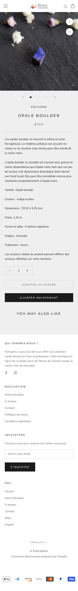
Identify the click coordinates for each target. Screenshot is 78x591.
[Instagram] (15, 372)
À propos (10, 401)
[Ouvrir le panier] (72, 6)
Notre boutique (14, 395)
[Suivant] (55, 97)
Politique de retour (16, 415)
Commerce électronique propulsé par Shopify (39, 556)
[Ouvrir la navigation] (6, 6)
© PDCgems (39, 551)
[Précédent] (23, 97)
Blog (8, 518)
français (37, 542)
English (9, 525)
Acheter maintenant (39, 297)
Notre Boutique (14, 498)
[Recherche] (65, 6)
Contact (9, 408)
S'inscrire (20, 466)
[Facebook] (6, 372)
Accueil (9, 491)
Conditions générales (18, 421)
